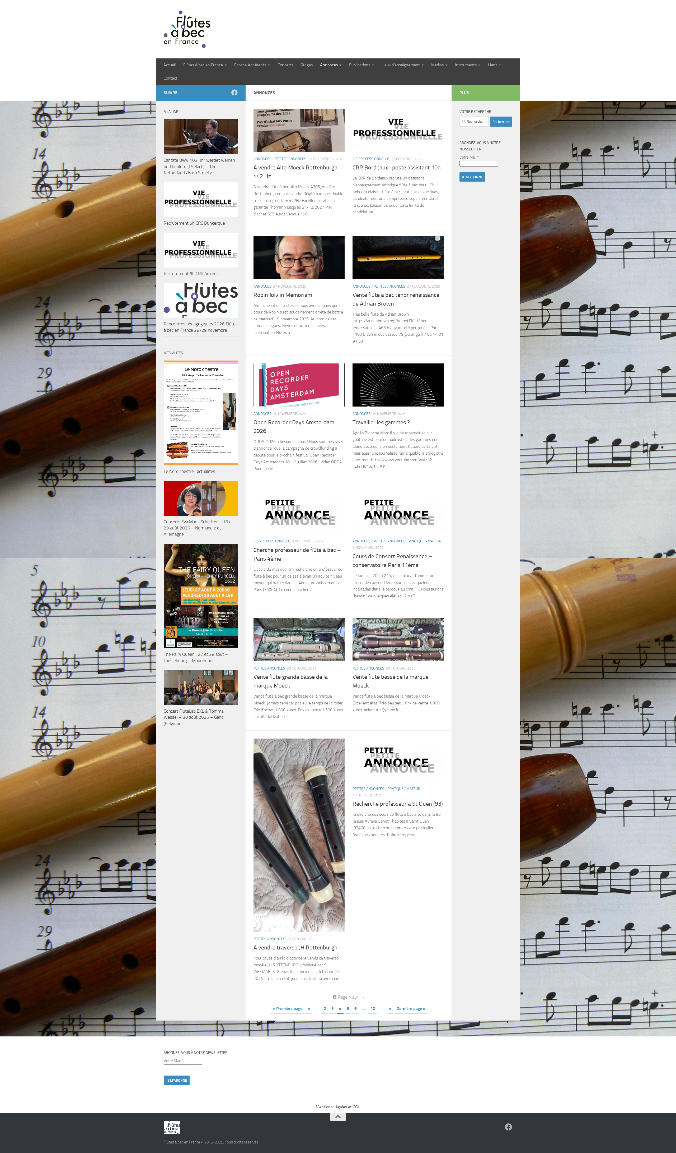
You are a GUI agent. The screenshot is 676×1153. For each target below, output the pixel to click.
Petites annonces (290, 159)
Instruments (466, 64)
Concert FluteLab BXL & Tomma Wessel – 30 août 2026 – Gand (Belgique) (194, 717)
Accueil (169, 64)
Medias (437, 64)
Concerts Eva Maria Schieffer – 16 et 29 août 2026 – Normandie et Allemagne (198, 528)
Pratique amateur (425, 541)
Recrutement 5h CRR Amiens (191, 273)
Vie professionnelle (371, 159)
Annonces (329, 64)
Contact (170, 78)
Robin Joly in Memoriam (282, 295)
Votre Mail (469, 157)
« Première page (287, 1008)
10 (372, 1008)
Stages (307, 64)
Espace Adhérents (250, 64)
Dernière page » (411, 1008)
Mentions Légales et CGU (338, 1106)
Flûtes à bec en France (203, 64)
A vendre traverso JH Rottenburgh (295, 947)
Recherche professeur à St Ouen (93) (398, 803)
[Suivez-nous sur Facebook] (234, 92)
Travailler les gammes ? (381, 422)
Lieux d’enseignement (401, 64)
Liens (492, 64)
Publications (359, 64)
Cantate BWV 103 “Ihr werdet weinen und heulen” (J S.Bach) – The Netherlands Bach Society (199, 166)
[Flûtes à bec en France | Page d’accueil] (338, 29)
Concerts (285, 64)
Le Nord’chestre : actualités (189, 471)
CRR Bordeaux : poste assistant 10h (397, 167)
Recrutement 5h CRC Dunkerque (194, 223)
